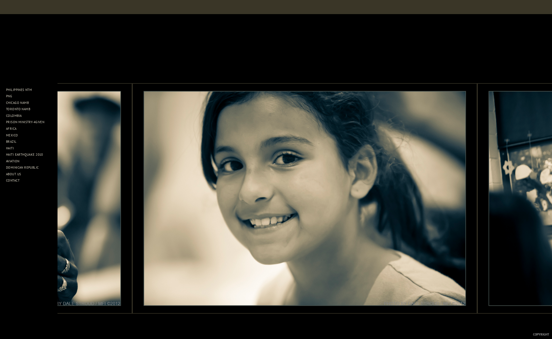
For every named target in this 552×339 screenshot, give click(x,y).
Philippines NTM (19, 90)
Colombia (14, 116)
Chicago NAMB (17, 103)
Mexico (12, 135)
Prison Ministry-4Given (25, 122)
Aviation (13, 161)
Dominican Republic (23, 167)
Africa (12, 129)
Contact (13, 180)
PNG (9, 96)
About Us (14, 174)
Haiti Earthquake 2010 (24, 155)
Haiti (10, 148)
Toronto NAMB (18, 109)
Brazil (12, 142)
